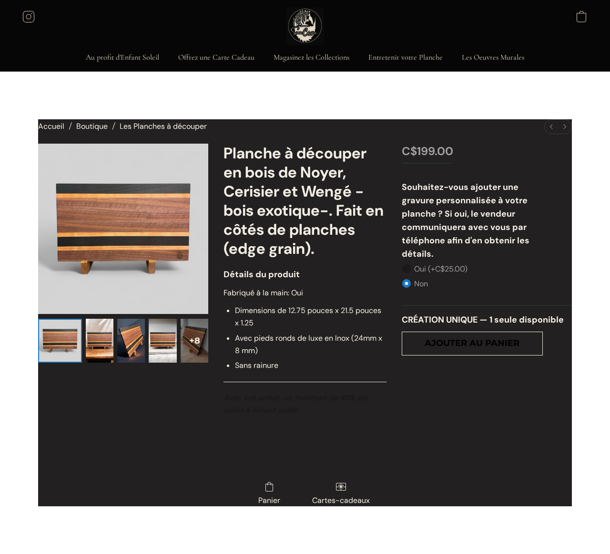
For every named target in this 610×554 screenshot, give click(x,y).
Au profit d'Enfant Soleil (122, 57)
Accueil (51, 126)
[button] (305, 26)
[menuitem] (551, 127)
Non (421, 284)
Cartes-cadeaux (341, 500)
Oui (441, 269)
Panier (269, 500)
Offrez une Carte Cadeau (216, 57)
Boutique (92, 126)
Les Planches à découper (163, 126)
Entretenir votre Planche (405, 57)
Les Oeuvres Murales (493, 57)
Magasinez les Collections (311, 57)
